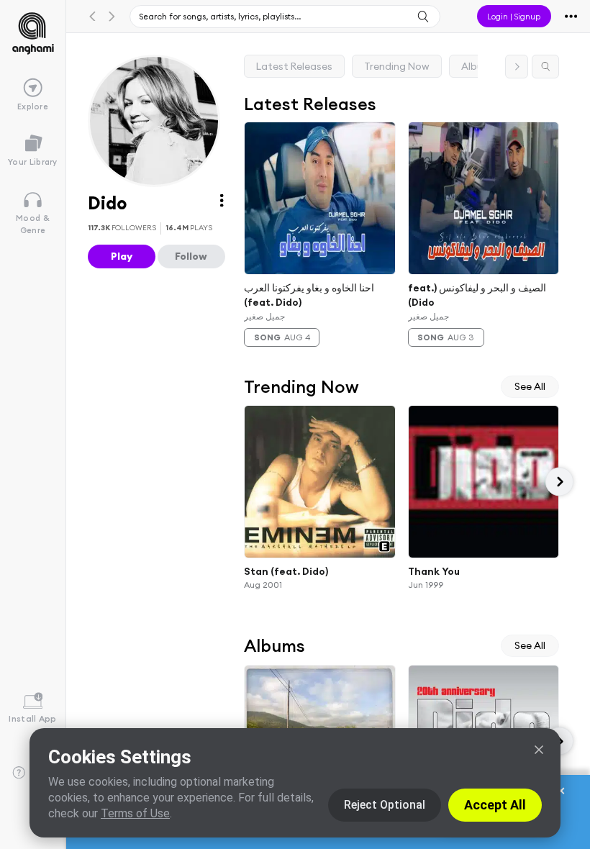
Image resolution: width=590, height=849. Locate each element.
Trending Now (397, 66)
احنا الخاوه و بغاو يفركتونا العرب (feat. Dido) (309, 295)
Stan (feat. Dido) (286, 570)
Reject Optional (384, 805)
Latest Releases (294, 66)
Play (121, 256)
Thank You (434, 570)
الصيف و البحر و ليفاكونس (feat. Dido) (477, 295)
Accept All (495, 804)
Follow (191, 256)
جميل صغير (264, 316)
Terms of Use (135, 813)
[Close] (539, 750)
